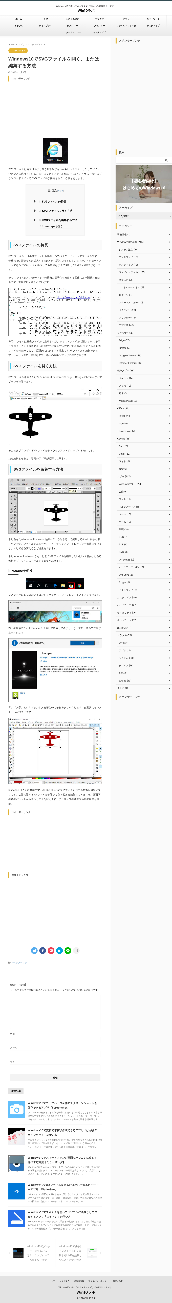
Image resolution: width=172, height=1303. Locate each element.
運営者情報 (79, 1281)
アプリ (126, 18)
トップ (52, 1281)
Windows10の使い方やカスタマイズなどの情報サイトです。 (86, 1287)
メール (13, 1047)
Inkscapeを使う (51, 226)
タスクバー (72, 25)
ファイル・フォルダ (126, 25)
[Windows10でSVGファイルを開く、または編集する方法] (59, 950)
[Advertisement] (55, 106)
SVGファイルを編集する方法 (58, 220)
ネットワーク (153, 18)
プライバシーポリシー (98, 1281)
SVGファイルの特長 (52, 201)
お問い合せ (118, 1281)
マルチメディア (19, 962)
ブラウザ (99, 18)
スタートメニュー (72, 32)
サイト (13, 1061)
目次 (46, 18)
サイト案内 (64, 1281)
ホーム (18, 18)
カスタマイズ (99, 32)
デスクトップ (153, 25)
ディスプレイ (45, 25)
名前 (12, 1033)
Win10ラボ (86, 11)
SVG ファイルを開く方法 (56, 210)
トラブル (18, 25)
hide (60, 190)
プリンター (99, 25)
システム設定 (72, 18)
